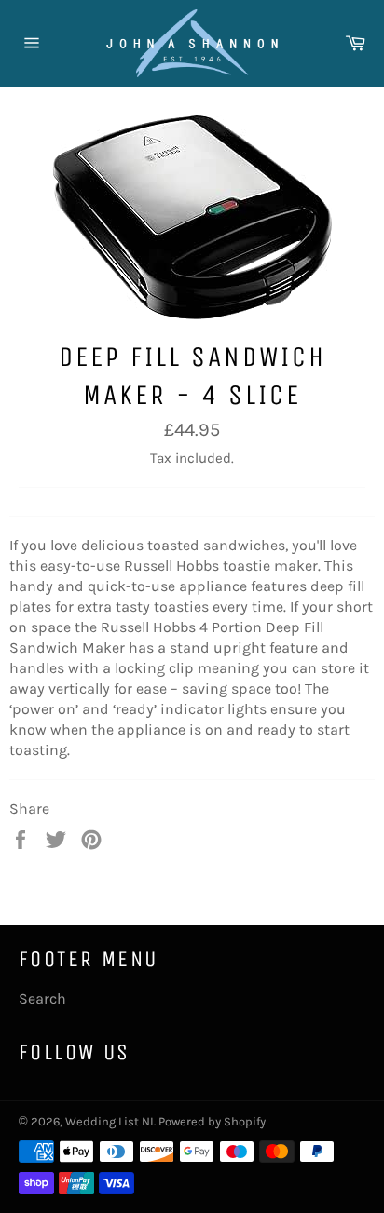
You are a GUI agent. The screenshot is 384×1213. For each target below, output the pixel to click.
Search (42, 998)
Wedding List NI (109, 1121)
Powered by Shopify (212, 1121)
